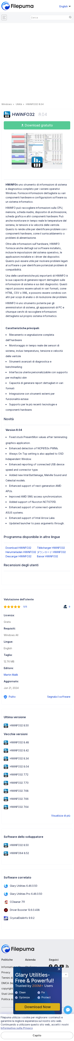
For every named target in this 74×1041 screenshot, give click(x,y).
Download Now (37, 1007)
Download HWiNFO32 (18, 547)
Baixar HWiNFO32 (47, 556)
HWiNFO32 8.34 (19, 758)
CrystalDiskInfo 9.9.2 (22, 917)
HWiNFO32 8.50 (19, 725)
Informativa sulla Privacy (17, 1028)
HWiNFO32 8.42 (19, 750)
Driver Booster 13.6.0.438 (25, 909)
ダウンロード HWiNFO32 (51, 552)
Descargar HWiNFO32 (18, 556)
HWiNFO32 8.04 (19, 766)
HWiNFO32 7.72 (19, 774)
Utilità (19, 104)
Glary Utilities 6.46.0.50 (23, 885)
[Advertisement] (37, 63)
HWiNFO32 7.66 (19, 798)
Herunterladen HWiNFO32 (21, 552)
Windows (6, 104)
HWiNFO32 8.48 (19, 742)
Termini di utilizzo (11, 977)
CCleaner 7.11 (17, 901)
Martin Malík (11, 674)
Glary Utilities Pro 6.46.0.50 (26, 893)
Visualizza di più (60, 815)
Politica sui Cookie (12, 999)
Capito (37, 1035)
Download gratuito (38, 125)
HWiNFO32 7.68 (19, 790)
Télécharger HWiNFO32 (51, 547)
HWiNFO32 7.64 (19, 806)
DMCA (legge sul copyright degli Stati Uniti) (11, 988)
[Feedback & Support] (68, 1010)
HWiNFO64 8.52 (19, 853)
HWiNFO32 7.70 (19, 782)
